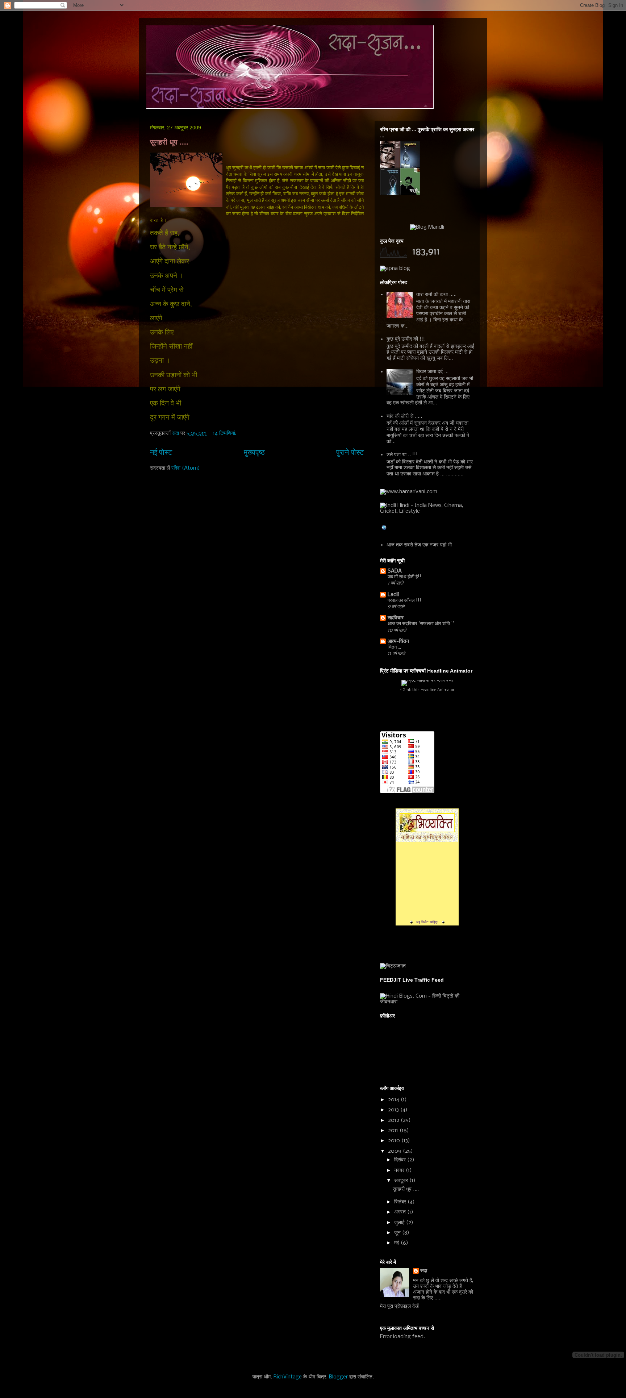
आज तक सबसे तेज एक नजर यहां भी (419, 545)
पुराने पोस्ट (350, 453)
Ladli (393, 595)
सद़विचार (396, 618)
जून (398, 1233)
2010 (394, 1141)
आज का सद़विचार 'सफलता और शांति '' (421, 624)
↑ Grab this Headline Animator (427, 690)
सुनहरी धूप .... (169, 142)
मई (397, 1243)
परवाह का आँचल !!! (404, 600)
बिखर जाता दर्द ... (432, 372)
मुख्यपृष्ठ (254, 453)
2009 (395, 1151)
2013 (394, 1110)
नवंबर (400, 1170)
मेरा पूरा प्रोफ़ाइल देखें (399, 1306)
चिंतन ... (394, 647)
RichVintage (288, 1377)
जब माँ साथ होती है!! (404, 577)
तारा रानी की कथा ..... (436, 295)
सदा (423, 1271)
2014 (394, 1100)
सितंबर (401, 1202)
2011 (394, 1130)
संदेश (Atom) (185, 468)
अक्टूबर (401, 1180)
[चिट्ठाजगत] (393, 966)
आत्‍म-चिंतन (398, 641)
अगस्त (400, 1212)
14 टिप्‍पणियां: (225, 433)
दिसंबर (400, 1160)
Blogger (338, 1377)
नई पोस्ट (161, 453)
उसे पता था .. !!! (402, 455)
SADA (395, 571)
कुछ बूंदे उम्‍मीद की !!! (406, 339)
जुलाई (400, 1223)
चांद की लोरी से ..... (404, 416)
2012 (394, 1120)
